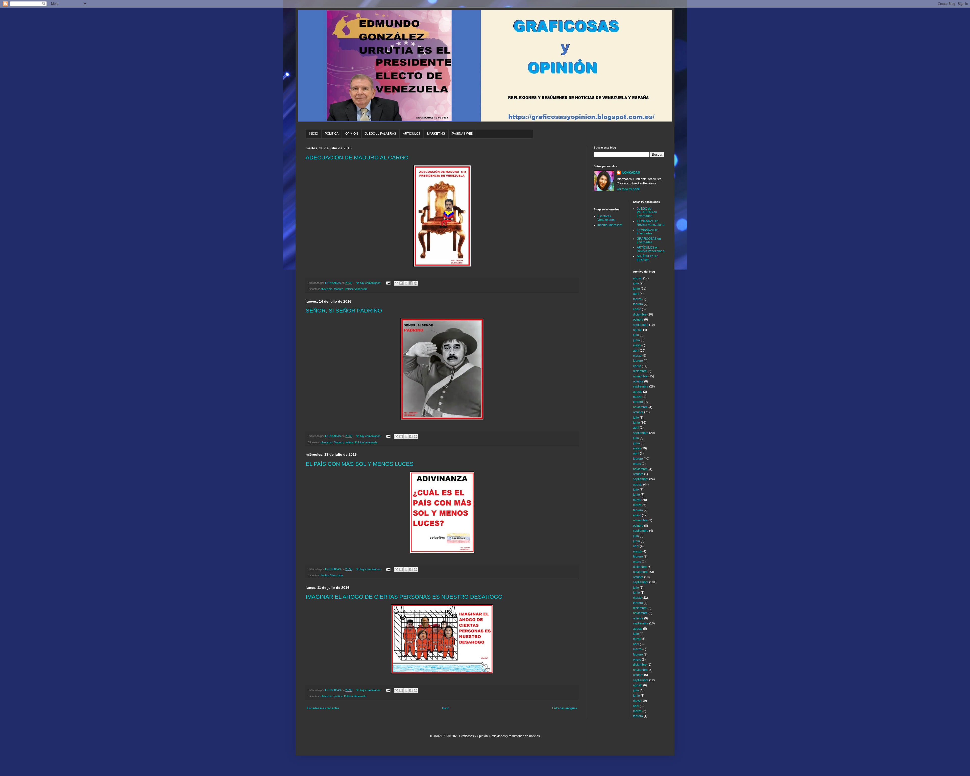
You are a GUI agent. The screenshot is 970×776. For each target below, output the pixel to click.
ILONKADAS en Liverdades (648, 231)
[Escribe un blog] (401, 283)
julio (636, 283)
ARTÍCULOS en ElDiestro (648, 257)
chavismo (326, 288)
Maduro (338, 288)
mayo (637, 345)
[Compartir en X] (405, 283)
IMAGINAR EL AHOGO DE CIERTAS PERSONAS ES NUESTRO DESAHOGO (404, 597)
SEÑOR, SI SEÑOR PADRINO (344, 310)
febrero (638, 304)
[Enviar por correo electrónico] (396, 283)
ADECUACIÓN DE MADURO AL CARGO (357, 157)
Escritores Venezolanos (606, 218)
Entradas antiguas (564, 708)
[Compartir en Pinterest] (415, 283)
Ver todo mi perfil (628, 189)
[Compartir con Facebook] (410, 283)
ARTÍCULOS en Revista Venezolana (650, 249)
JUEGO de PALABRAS (380, 133)
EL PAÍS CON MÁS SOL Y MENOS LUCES (360, 464)
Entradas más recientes (323, 708)
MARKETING (436, 133)
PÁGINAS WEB (462, 133)
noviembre (640, 376)
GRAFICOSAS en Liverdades (649, 240)
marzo (637, 299)
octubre (638, 319)
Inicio (445, 708)
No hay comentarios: (369, 282)
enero (637, 309)
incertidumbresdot (609, 225)
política (349, 442)
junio (636, 288)
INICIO (313, 133)
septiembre (640, 325)
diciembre (640, 314)
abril (636, 294)
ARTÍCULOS (411, 133)
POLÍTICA (331, 133)
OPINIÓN (351, 133)
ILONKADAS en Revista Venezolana (650, 222)
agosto (637, 278)
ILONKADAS (631, 172)
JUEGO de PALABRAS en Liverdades (647, 212)
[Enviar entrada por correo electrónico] (388, 282)
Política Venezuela (356, 288)
